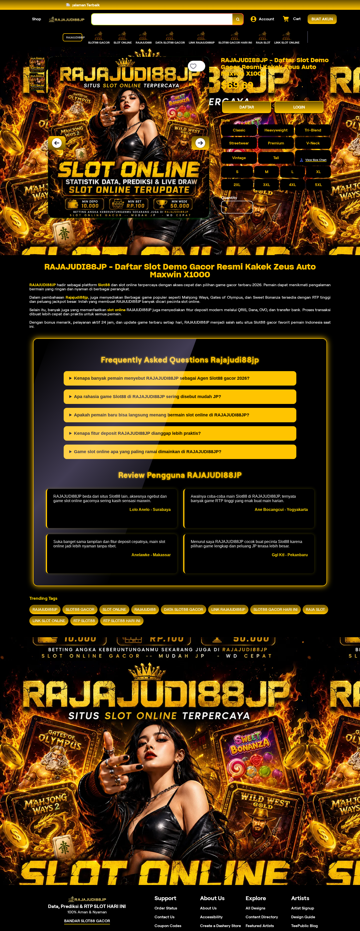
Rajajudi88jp (77, 297)
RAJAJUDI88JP (42, 285)
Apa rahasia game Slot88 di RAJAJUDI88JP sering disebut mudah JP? (147, 396)
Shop (36, 19)
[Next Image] (200, 143)
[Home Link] (66, 19)
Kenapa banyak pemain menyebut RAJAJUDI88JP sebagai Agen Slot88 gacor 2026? (162, 378)
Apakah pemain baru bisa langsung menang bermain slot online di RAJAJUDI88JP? (161, 414)
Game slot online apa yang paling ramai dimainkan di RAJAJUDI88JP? (147, 451)
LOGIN (299, 107)
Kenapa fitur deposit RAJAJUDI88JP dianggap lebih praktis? (137, 433)
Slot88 (104, 285)
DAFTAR (247, 107)
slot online (116, 310)
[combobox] (162, 19)
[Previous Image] (57, 143)
